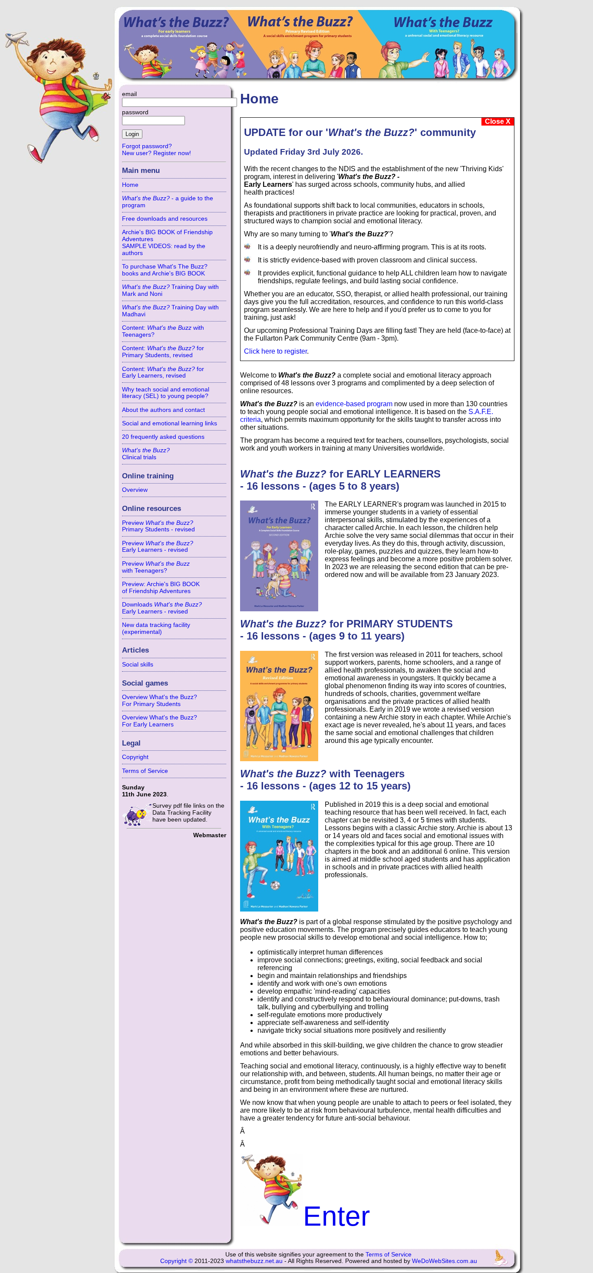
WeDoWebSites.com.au (444, 1261)
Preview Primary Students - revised (158, 526)
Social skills (137, 664)
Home (130, 184)
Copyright (135, 756)
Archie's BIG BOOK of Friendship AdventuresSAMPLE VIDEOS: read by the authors (167, 242)
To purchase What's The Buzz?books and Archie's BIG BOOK (165, 270)
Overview (135, 489)
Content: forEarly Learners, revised (163, 372)
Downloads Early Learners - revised (162, 608)
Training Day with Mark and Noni (170, 290)
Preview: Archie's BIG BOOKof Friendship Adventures (161, 587)
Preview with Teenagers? (156, 567)
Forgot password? (147, 146)
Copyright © (176, 1261)
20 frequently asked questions (163, 436)
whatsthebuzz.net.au (254, 1261)
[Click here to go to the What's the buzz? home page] (318, 48)
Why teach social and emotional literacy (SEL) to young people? (165, 393)
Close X (498, 121)
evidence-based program (354, 404)
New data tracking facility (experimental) (156, 628)
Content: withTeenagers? (163, 331)
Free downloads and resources (165, 218)
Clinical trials (146, 454)
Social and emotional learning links (169, 423)
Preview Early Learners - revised (157, 547)
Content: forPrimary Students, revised (163, 351)
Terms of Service (145, 770)
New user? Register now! (156, 152)
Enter (336, 1216)
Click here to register (275, 351)
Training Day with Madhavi (170, 311)
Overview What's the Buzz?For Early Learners (159, 721)
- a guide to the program (167, 202)
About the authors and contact (163, 409)
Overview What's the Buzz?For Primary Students (159, 700)
